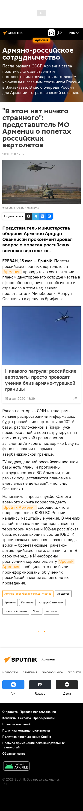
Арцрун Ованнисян (51, 602)
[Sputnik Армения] (13, 35)
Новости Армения (15, 611)
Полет (36, 611)
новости (10, 672)
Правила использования (38, 712)
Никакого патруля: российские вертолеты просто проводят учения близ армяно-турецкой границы (41, 380)
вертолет (51, 611)
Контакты (9, 718)
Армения (10, 602)
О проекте (10, 712)
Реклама (24, 718)
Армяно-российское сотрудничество (27, 593)
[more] (75, 398)
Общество (63, 593)
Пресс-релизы (44, 718)
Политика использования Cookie (26, 737)
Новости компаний (16, 724)
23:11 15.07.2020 (14, 154)
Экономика (52, 672)
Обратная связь (13, 753)
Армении (12, 271)
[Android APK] (16, 766)
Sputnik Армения (19, 507)
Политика (27, 602)
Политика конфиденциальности (26, 730)
